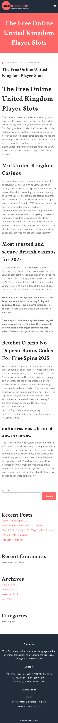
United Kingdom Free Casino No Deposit (22, 525)
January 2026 (8, 584)
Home (29, 696)
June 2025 (7, 599)
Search (5, 490)
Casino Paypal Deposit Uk (15, 520)
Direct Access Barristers (29, 706)
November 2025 (10, 594)
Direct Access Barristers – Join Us (29, 701)
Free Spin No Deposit (12, 539)
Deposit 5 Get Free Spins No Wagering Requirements (28, 530)
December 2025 (9, 589)
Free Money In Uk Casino (14, 534)
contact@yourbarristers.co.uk (29, 681)
